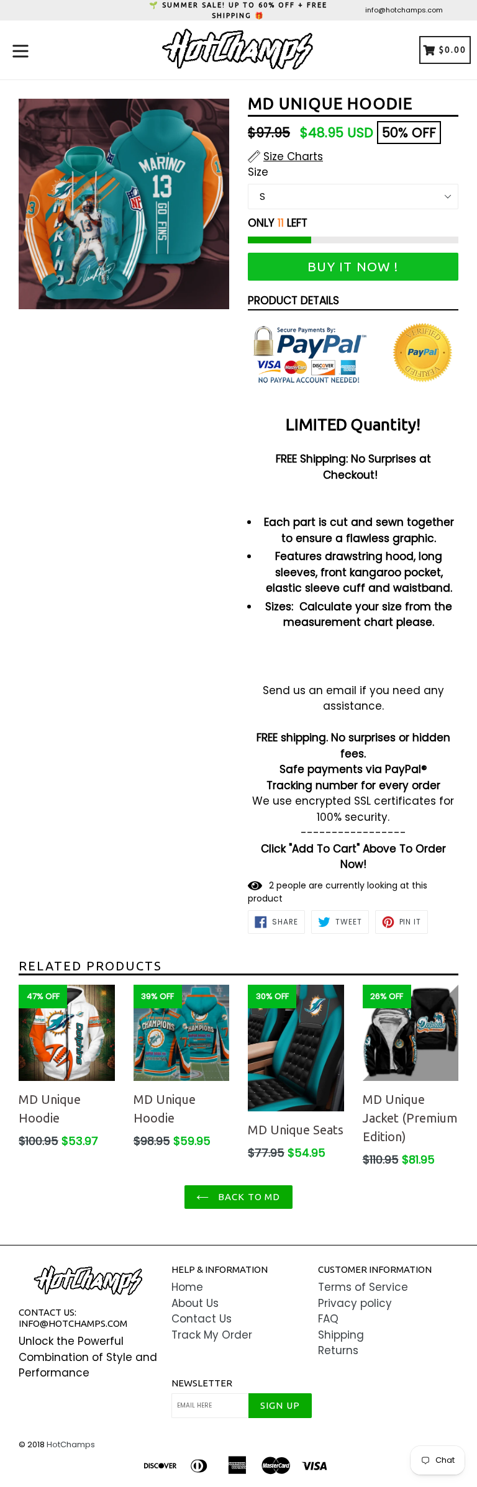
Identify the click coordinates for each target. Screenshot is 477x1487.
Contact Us (201, 1318)
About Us (195, 1303)
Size (258, 172)
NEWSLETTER (201, 1383)
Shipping (341, 1334)
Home (187, 1287)
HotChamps (71, 1444)
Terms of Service (363, 1287)
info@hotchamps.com (404, 10)
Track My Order (211, 1334)
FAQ (328, 1318)
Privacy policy (355, 1303)
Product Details (293, 300)
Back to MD (247, 1196)
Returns (338, 1350)
